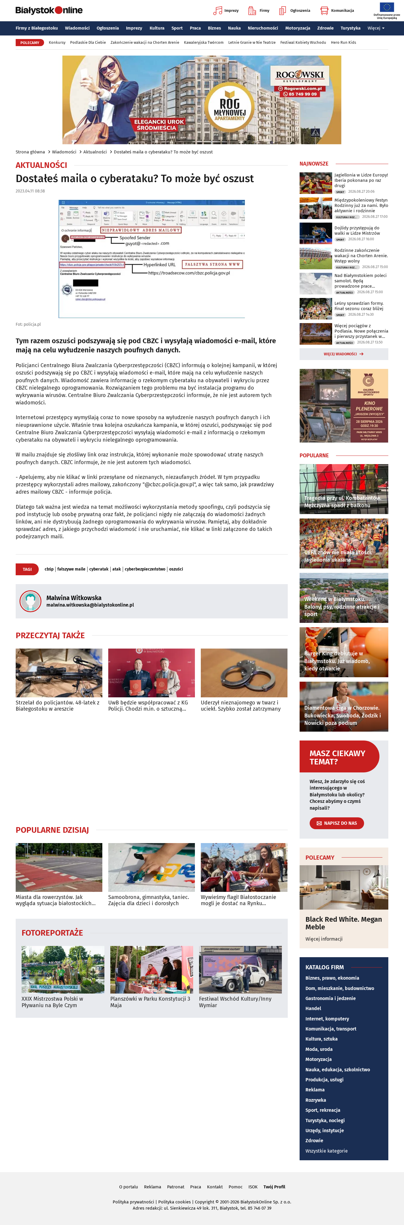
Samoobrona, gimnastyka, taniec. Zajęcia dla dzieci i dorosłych (148, 900)
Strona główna (30, 152)
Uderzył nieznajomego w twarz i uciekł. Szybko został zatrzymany (241, 706)
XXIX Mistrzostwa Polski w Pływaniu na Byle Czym (52, 1002)
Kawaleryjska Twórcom (204, 42)
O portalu (128, 1187)
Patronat (175, 1187)
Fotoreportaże (52, 932)
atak (116, 569)
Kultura (157, 28)
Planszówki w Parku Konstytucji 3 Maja (150, 1002)
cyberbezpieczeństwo (145, 569)
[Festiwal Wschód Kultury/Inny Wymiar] (240, 970)
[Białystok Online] (49, 10)
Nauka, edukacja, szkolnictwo (338, 1069)
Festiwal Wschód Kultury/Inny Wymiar (235, 1002)
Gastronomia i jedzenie (331, 998)
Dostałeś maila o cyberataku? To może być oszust (163, 152)
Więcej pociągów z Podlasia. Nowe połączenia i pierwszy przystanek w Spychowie (361, 331)
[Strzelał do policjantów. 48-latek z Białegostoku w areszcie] (59, 673)
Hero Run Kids (343, 42)
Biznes (214, 28)
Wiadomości (77, 28)
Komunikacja (342, 10)
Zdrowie (325, 28)
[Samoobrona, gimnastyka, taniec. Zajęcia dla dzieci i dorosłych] (151, 867)
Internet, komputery (327, 1019)
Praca (195, 28)
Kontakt (215, 1187)
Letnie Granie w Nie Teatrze (252, 42)
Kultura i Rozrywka (348, 217)
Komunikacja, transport (331, 1029)
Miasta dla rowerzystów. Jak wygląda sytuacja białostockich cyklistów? (54, 900)
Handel (313, 1008)
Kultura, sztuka (322, 1039)
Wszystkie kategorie (327, 1151)
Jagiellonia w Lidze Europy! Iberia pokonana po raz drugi (361, 180)
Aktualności (95, 152)
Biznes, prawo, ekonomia (332, 978)
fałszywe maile (71, 569)
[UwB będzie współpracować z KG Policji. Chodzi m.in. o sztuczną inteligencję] (151, 673)
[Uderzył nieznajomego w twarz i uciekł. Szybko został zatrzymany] (244, 673)
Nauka (234, 28)
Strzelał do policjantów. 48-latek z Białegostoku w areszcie (57, 706)
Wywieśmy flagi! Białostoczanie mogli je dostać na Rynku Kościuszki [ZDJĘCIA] (238, 900)
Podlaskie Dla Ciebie (88, 42)
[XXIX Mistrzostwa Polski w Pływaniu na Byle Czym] (63, 970)
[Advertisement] (151, 768)
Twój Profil (274, 1187)
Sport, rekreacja (323, 1110)
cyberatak (99, 569)
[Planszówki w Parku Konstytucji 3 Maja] (151, 970)
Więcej (374, 28)
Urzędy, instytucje (325, 1130)
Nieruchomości (263, 28)
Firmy (264, 10)
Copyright (204, 1202)
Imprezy (231, 10)
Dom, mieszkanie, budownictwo (340, 988)
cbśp (49, 569)
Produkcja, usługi (325, 1080)
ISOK (253, 1187)
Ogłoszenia (300, 10)
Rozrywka (316, 1100)
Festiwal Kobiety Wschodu (303, 42)
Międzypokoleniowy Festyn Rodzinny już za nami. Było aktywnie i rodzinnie (361, 205)
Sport (177, 28)
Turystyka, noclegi (325, 1120)
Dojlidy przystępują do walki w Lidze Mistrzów (357, 230)
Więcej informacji (324, 939)
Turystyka (351, 28)
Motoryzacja (297, 28)
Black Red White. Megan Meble (344, 923)
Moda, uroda (319, 1049)
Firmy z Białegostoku (37, 28)
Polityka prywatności (133, 1202)
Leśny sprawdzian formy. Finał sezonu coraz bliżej (359, 306)
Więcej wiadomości (340, 354)
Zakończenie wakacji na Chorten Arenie (145, 42)
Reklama (315, 1090)
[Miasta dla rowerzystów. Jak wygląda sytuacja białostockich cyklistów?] (59, 867)
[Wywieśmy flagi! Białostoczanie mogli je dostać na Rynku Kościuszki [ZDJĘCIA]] (244, 867)
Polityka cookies (174, 1202)
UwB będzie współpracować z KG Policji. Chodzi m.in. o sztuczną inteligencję (148, 706)
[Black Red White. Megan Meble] (344, 887)
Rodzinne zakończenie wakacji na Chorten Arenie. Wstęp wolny (361, 256)
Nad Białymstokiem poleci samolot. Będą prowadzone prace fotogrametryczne (360, 281)
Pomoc (236, 1187)
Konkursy (57, 42)
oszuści (176, 569)
